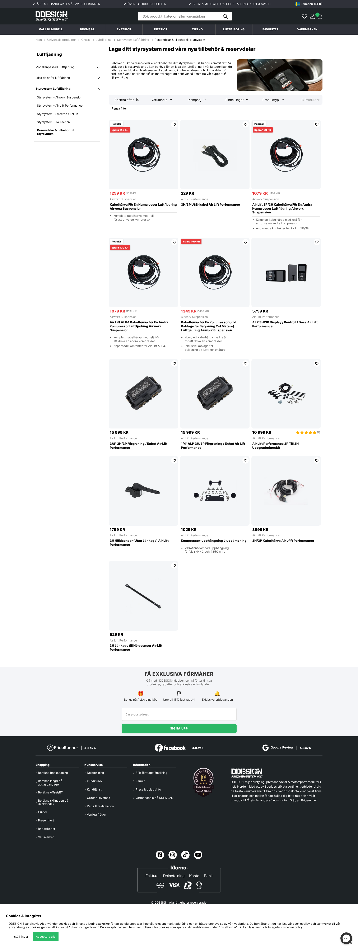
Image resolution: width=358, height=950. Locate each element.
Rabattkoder (46, 828)
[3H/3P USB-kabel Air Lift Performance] (215, 155)
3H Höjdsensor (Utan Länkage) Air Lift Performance (139, 543)
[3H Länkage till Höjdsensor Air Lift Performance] (143, 596)
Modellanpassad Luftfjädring (55, 67)
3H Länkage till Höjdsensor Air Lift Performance (136, 648)
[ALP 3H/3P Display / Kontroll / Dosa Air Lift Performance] (286, 272)
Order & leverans (98, 798)
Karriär (140, 781)
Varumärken (307, 29)
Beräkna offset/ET (50, 792)
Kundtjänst (94, 789)
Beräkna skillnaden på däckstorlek (53, 802)
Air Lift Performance (194, 199)
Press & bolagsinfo (148, 789)
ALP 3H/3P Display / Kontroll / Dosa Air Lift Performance (285, 324)
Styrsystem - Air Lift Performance (60, 105)
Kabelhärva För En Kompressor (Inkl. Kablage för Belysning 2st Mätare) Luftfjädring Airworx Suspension (209, 326)
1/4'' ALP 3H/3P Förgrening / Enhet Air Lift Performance (213, 446)
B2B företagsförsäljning (151, 772)
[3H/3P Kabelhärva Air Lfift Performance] (286, 491)
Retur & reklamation (100, 806)
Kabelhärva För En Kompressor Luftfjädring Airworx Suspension (143, 206)
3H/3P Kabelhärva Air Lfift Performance (283, 541)
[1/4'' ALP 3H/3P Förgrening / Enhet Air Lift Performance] (215, 394)
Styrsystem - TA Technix (53, 122)
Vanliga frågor (96, 814)
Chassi (85, 39)
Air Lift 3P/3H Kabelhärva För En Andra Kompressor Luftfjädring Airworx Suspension (282, 208)
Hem (39, 39)
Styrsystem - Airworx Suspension (59, 97)
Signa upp (179, 728)
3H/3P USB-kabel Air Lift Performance (210, 205)
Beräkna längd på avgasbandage (50, 782)
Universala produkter (61, 39)
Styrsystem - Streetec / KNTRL (58, 114)
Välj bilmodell (51, 29)
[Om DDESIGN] (203, 782)
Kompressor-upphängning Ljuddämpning (214, 541)
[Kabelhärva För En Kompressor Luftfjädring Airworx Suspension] (143, 155)
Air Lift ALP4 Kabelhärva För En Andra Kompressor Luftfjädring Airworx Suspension (139, 326)
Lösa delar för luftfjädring (53, 77)
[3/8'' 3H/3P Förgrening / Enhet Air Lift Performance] (143, 394)
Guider (42, 812)
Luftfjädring (104, 39)
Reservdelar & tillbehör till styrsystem (180, 39)
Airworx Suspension (123, 199)
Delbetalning (95, 772)
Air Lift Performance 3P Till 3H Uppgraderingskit (275, 446)
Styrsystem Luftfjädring (133, 39)
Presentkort (46, 820)
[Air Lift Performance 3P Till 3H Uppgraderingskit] (286, 394)
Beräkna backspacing (53, 772)
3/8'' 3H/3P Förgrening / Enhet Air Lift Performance (138, 446)
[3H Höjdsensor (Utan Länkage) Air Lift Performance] (143, 491)
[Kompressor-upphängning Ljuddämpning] (215, 491)
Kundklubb (94, 781)
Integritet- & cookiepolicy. (285, 927)
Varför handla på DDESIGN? (154, 798)
